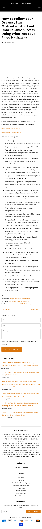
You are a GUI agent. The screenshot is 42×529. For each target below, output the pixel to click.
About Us (21, 478)
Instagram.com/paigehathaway (19, 299)
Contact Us (21, 480)
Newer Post (35, 309)
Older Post (6, 309)
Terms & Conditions (21, 496)
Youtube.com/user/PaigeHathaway (19, 304)
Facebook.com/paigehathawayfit (19, 301)
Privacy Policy (21, 488)
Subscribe (33, 511)
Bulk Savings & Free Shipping (21, 483)
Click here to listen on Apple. (11, 128)
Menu (3, 7)
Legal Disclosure (21, 493)
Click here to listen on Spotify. (11, 132)
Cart (39, 7)
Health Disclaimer (21, 490)
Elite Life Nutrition (26, 517)
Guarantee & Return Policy (21, 485)
